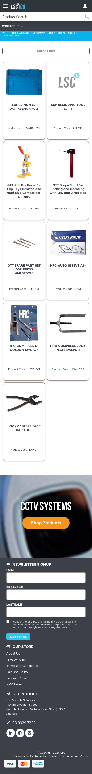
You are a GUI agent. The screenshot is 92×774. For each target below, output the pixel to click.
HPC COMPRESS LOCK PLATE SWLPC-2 (67, 347)
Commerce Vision (76, 756)
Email (10, 570)
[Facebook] (20, 733)
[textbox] (41, 16)
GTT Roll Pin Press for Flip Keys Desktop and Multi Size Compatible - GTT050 (24, 190)
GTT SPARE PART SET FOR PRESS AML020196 (24, 269)
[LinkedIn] (10, 733)
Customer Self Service (44, 756)
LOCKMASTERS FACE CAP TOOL (24, 428)
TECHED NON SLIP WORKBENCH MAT (24, 106)
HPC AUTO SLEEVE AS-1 (68, 267)
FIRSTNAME (14, 587)
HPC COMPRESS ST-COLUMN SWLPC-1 (24, 347)
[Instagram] (29, 733)
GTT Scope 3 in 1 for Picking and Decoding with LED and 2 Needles (68, 189)
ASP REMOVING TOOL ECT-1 (68, 106)
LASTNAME (14, 604)
